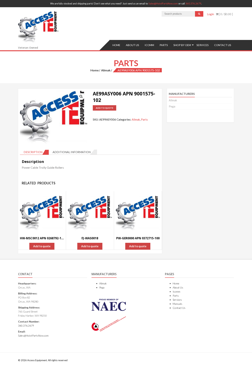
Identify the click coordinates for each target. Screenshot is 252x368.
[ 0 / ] (225, 14)
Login (210, 14)
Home (116, 45)
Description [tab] (33, 152)
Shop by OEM (182, 45)
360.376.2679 (193, 3)
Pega (172, 106)
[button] (81, 96)
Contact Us (222, 45)
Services (202, 45)
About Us (132, 45)
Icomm (149, 45)
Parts (164, 45)
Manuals (177, 303)
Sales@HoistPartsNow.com (163, 3)
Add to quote (104, 108)
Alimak (106, 70)
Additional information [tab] (72, 152)
